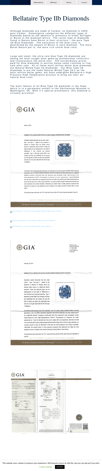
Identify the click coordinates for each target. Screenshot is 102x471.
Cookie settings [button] (45, 467)
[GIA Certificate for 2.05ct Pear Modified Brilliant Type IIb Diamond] (30, 226)
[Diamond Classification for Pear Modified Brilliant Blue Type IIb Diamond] (32, 220)
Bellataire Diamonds (38, 2)
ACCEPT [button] (59, 467)
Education (69, 2)
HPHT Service (53, 2)
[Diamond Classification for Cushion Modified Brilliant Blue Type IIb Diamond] (51, 344)
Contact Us (84, 2)
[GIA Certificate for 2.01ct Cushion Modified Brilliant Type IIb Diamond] (51, 454)
